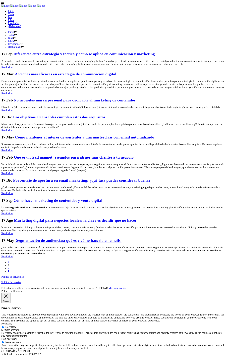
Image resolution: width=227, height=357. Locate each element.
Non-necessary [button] (9, 338)
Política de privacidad (12, 276)
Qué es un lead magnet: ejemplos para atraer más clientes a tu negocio (74, 157)
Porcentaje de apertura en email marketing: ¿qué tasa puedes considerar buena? (82, 180)
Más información (117, 288)
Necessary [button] (6, 323)
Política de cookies (11, 282)
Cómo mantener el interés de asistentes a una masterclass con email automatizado (84, 137)
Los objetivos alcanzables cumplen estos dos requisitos (59, 117)
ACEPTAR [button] (102, 288)
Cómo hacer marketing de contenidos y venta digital (57, 200)
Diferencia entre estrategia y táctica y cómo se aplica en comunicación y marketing (84, 54)
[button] (21, 354)
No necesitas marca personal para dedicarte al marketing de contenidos (74, 100)
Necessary (10, 326)
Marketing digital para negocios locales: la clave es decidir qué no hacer (75, 220)
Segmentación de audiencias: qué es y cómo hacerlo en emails (68, 240)
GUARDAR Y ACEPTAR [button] (15, 351)
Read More (7, 67)
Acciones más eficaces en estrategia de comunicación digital (65, 74)
